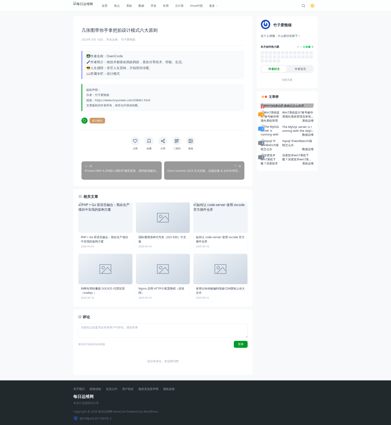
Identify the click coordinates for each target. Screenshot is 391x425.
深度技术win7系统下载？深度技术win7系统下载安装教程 (297, 157)
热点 (117, 6)
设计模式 (97, 120)
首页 (105, 6)
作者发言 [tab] (300, 69)
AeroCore (119, 411)
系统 (129, 6)
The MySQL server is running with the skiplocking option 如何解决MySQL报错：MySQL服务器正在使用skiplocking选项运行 (297, 129)
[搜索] (303, 5)
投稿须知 (95, 389)
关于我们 (79, 389)
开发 (153, 6)
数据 (141, 6)
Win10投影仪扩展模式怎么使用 (283, 104)
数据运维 (308, 135)
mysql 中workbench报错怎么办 (297, 143)
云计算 (179, 6)
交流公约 (111, 389)
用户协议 (128, 389)
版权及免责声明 (148, 389)
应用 (166, 6)
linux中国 (196, 6)
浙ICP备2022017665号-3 (95, 418)
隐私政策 (169, 389)
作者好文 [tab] (274, 69)
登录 (241, 344)
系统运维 (308, 120)
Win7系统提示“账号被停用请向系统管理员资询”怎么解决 (297, 114)
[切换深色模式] (312, 5)
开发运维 (112, 39)
